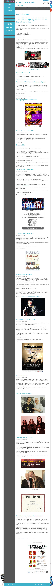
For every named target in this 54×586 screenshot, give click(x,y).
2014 (29, 19)
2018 (46, 17)
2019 (43, 17)
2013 (33, 19)
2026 (19, 17)
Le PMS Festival (9, 27)
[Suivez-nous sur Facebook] (50, 2)
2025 (23, 17)
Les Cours (9, 13)
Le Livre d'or (9, 33)
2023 (29, 17)
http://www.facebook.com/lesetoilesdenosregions (26, 99)
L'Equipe (10, 10)
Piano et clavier (19, 10)
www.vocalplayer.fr (20, 100)
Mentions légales (38, 584)
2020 (39, 17)
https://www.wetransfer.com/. (22, 185)
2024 (26, 17)
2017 (19, 19)
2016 (23, 19)
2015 (26, 19)
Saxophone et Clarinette (45, 10)
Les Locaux (9, 7)
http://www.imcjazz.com (33, 69)
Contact (9, 37)
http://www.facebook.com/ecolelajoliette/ (24, 79)
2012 (36, 19)
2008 (30, 20)
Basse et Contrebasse (31, 10)
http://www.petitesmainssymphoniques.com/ (30, 538)
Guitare (25, 10)
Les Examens (10, 20)
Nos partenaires (43, 584)
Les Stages (9, 17)
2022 (33, 17)
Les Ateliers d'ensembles (9, 23)
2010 (43, 19)
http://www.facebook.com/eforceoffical (24, 393)
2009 (46, 19)
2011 (39, 19)
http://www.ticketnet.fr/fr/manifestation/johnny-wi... (31, 296)
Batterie (37, 10)
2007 (34, 20)
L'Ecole (9, 4)
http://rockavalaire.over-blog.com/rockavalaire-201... (27, 340)
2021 (36, 17)
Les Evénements (9, 30)
